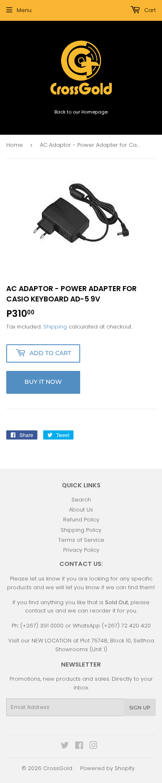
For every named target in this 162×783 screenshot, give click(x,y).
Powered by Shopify (107, 768)
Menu (24, 10)
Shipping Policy (81, 530)
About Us (81, 510)
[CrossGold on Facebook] (79, 747)
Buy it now (43, 381)
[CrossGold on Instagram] (93, 747)
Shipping (55, 327)
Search (81, 500)
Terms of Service (81, 540)
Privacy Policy (81, 550)
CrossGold (57, 768)
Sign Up (139, 707)
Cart (149, 10)
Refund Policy (81, 520)
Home (14, 145)
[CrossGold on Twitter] (65, 747)
